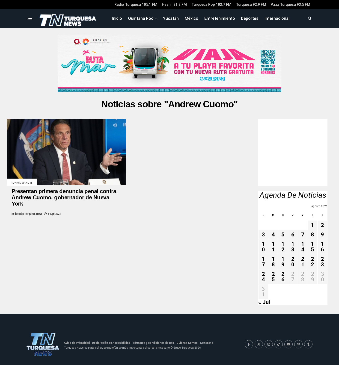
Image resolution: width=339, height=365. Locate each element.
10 (263, 247)
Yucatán (171, 18)
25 (273, 277)
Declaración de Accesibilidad (111, 342)
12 (283, 247)
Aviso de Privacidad (77, 342)
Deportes (250, 18)
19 (283, 262)
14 (302, 247)
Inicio (117, 18)
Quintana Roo (141, 18)
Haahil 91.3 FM (174, 4)
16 (322, 247)
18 (273, 262)
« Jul (264, 302)
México (191, 18)
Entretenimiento (219, 18)
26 (283, 277)
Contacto (206, 342)
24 (263, 277)
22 (312, 262)
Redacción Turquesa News (27, 213)
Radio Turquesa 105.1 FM (135, 4)
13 (292, 247)
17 (263, 262)
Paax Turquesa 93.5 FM (290, 4)
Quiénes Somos (187, 342)
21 (302, 262)
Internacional (277, 18)
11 (273, 247)
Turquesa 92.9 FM (251, 4)
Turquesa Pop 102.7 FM (211, 4)
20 (292, 262)
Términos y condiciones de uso (153, 342)
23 (322, 262)
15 (312, 247)
